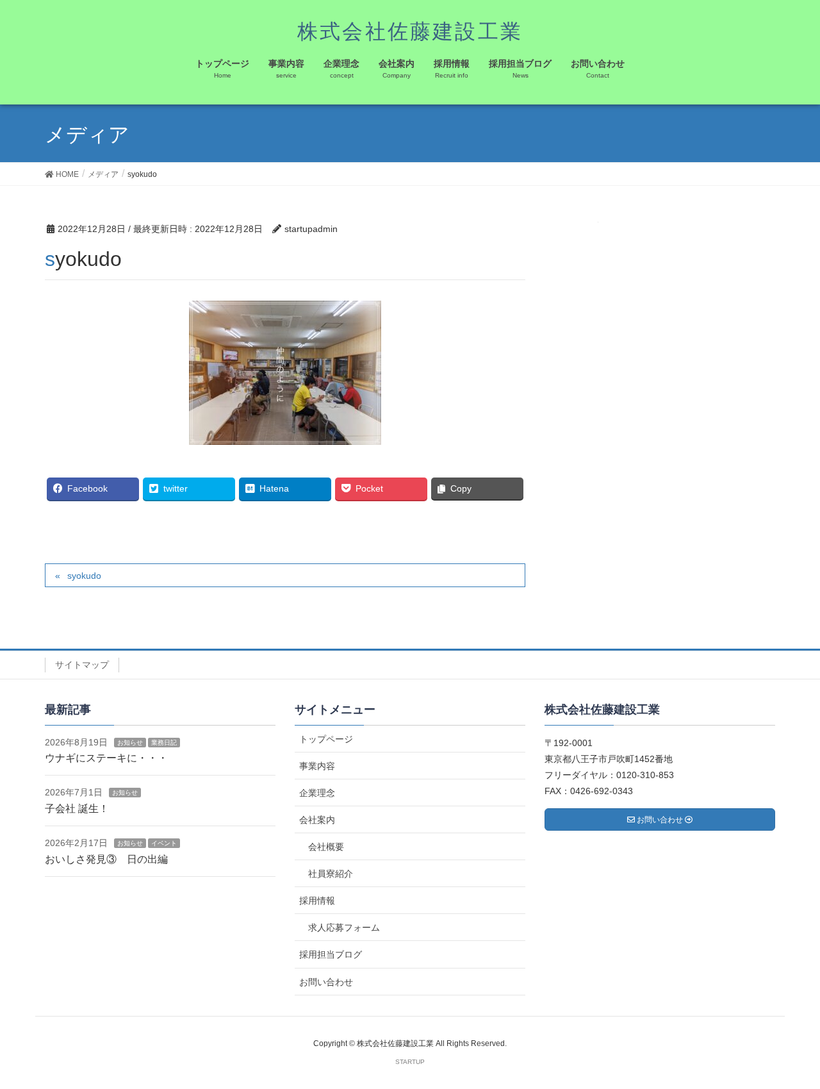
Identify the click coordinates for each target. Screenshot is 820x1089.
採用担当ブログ (330, 954)
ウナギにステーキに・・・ (106, 757)
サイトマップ (82, 665)
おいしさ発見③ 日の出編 (106, 859)
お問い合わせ (326, 982)
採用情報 (317, 900)
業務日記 (164, 742)
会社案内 (317, 820)
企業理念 (317, 793)
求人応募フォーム (344, 927)
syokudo (84, 575)
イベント (164, 843)
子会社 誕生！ (77, 808)
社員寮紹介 (330, 874)
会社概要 (326, 847)
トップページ (326, 739)
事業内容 (317, 766)
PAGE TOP (788, 1044)
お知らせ (130, 742)
